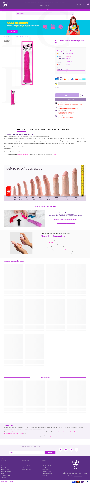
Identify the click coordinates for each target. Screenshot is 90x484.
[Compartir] (85, 95)
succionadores (82, 472)
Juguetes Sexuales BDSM (12, 433)
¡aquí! (55, 154)
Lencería (21, 433)
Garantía (65, 129)
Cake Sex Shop (7, 36)
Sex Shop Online (14, 431)
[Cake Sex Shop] (45, 25)
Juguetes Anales (73, 431)
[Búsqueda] (71, 13)
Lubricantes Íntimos (69, 249)
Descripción (21, 129)
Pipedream (68, 56)
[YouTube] (71, 450)
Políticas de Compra (37, 129)
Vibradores (60, 431)
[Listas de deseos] (83, 4)
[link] (21, 243)
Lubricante (19, 154)
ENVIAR (50, 452)
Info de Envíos (53, 129)
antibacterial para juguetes (49, 242)
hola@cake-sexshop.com (53, 436)
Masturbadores (66, 431)
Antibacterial (25, 154)
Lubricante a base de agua (58, 251)
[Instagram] (66, 450)
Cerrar (85, 9)
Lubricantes (80, 431)
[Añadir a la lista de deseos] (82, 95)
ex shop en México (67, 470)
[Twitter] (76, 450)
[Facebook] (60, 450)
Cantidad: (57, 87)
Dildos (5, 433)
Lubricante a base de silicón (50, 253)
